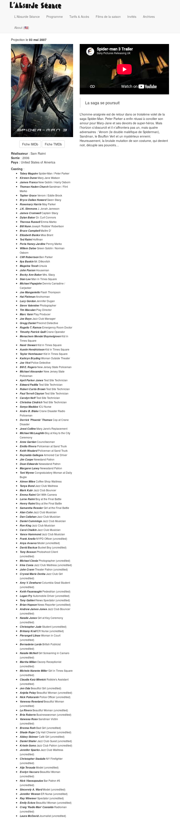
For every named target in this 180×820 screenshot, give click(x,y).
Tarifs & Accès (79, 16)
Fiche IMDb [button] (30, 144)
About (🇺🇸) (21, 27)
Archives (149, 16)
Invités (131, 16)
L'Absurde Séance (27, 16)
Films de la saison (108, 16)
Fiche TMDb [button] (53, 144)
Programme (54, 16)
